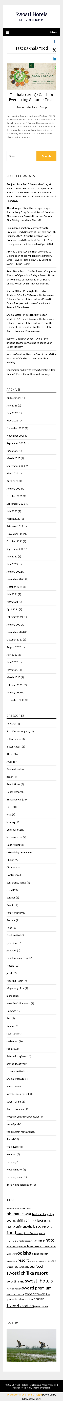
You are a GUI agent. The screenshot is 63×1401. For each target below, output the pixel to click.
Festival (11, 920)
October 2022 (15, 541)
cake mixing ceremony (19, 852)
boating (11, 822)
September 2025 (16, 443)
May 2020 (12, 669)
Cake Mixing (13, 844)
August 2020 (14, 647)
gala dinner (13, 942)
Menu (53, 32)
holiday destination (27, 1241)
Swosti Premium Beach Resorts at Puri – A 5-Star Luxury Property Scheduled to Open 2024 (30, 240)
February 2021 (15, 616)
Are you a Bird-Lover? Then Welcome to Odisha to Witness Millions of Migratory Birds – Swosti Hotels (29, 255)
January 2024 (14, 488)
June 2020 (12, 662)
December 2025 (16, 428)
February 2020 (15, 684)
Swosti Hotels (31, 14)
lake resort (35, 1246)
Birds (9, 806)
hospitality (40, 1240)
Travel (10, 1139)
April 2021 (12, 609)
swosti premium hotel (15, 1294)
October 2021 (15, 586)
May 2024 (12, 473)
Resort (10, 1025)
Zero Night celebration (19, 1184)
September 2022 (16, 548)
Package (11, 1010)
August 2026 (14, 397)
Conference (13, 874)
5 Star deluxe (14, 739)
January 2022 (14, 571)
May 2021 (12, 601)
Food (9, 927)
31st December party (18, 731)
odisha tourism (40, 1253)
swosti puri (13, 1124)
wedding (11, 1161)
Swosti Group (39, 107)
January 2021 (14, 624)
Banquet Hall (14, 769)
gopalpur (12, 950)
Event (10, 905)
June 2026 (12, 412)
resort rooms (34, 1261)
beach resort (25, 1208)
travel (13, 1305)
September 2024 (16, 465)
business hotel (15, 837)
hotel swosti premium (17, 1246)
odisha (24, 1253)
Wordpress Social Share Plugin (24, 1394)
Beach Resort (14, 791)
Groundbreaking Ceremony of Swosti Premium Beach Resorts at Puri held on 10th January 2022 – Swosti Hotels (31, 232)
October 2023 (15, 496)
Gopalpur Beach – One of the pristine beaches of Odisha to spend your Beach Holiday (29, 342)
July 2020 (12, 654)
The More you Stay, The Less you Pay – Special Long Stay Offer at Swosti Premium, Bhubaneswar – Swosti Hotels (31, 212)
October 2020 (15, 639)
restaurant (12, 1041)
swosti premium (36, 1287)
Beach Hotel (13, 784)
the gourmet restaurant (20, 1131)
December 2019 (16, 699)
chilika (21, 1220)
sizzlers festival (15, 1071)
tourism (39, 1299)
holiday (12, 1240)
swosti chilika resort (18, 1093)
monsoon (12, 995)
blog (9, 814)
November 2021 (16, 579)
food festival (14, 935)
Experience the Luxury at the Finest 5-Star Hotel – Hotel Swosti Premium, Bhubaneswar (30, 327)
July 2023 (12, 511)
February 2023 (15, 526)
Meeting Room (15, 980)
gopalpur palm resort (18, 957)
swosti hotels (39, 1280)
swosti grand (16, 1281)
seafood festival (16, 1063)
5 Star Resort (14, 746)
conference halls (24, 1226)
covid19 (11, 890)
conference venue (16, 882)
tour (31, 1298)
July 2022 (12, 556)
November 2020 (16, 632)
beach (10, 776)
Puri (9, 1018)
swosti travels (35, 1294)
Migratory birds (15, 988)
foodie (42, 1233)
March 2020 (13, 677)
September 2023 (16, 503)
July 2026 (12, 405)
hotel (50, 1240)
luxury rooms (50, 1246)
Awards (11, 761)
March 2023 (13, 518)
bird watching (40, 1214)
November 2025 (16, 435)
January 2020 (14, 692)
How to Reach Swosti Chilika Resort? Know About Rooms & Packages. (31, 196)
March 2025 (13, 458)
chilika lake (35, 1220)
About (10, 754)
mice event (12, 1254)
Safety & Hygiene (16, 1056)
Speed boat (13, 1086)
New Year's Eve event (18, 1003)
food (11, 1232)
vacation (11, 1154)
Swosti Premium (15, 1109)
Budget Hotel (14, 829)
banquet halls (13, 1208)
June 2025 (12, 450)
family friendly (15, 912)
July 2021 (12, 594)
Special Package (16, 1078)
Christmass (13, 867)
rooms (10, 1048)
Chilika (10, 859)
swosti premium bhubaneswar (23, 1116)
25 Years (11, 723)
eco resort (44, 1226)
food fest (20, 1233)
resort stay (13, 1033)
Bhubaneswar (14, 799)
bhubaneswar (19, 1213)
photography (12, 1261)
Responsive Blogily (22, 1387)
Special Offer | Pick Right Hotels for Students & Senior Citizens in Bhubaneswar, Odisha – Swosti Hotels (30, 295)
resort (23, 1260)
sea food (36, 1266)
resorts (43, 1261)
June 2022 (12, 564)
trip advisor (13, 1146)
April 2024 (12, 480)
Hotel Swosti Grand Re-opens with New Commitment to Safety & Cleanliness (30, 303)
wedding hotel (14, 1169)
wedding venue (15, 1176)
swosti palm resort (14, 1289)
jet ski (10, 973)
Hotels (10, 965)
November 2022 (16, 533)
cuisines (11, 897)
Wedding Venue (41, 1306)
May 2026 (12, 420)
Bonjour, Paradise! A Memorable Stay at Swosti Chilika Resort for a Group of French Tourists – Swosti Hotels (31, 188)
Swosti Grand (14, 1101)
